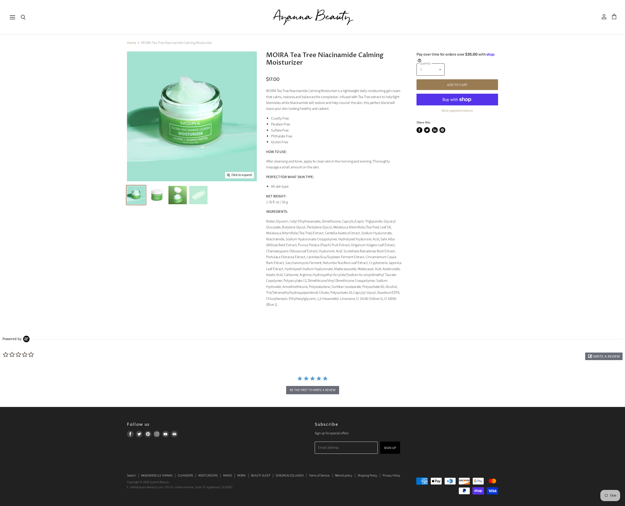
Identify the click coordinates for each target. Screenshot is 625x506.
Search (131, 475)
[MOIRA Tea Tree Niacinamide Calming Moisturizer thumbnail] (136, 195)
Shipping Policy (367, 475)
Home (131, 43)
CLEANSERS (185, 475)
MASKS (227, 475)
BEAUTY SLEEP (260, 475)
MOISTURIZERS (208, 475)
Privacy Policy (391, 475)
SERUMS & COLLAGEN (289, 475)
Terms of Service (319, 475)
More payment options (457, 111)
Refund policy (343, 475)
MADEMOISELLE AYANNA (157, 475)
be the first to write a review (312, 390)
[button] (604, 356)
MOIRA (241, 475)
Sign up (390, 448)
